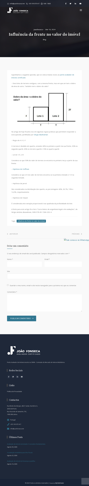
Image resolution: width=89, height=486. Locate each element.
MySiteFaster (59, 483)
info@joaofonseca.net (17, 4)
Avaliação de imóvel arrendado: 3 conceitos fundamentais (26, 444)
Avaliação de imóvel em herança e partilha (21, 461)
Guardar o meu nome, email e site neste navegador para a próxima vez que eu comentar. (43, 285)
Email (47, 259)
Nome (10, 259)
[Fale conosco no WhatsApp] (76, 240)
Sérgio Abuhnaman (41, 135)
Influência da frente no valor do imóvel (31, 221)
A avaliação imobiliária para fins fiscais (20, 453)
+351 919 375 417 (34, 4)
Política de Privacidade (14, 391)
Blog (44, 39)
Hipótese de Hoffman (21, 169)
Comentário (12, 292)
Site (8, 271)
